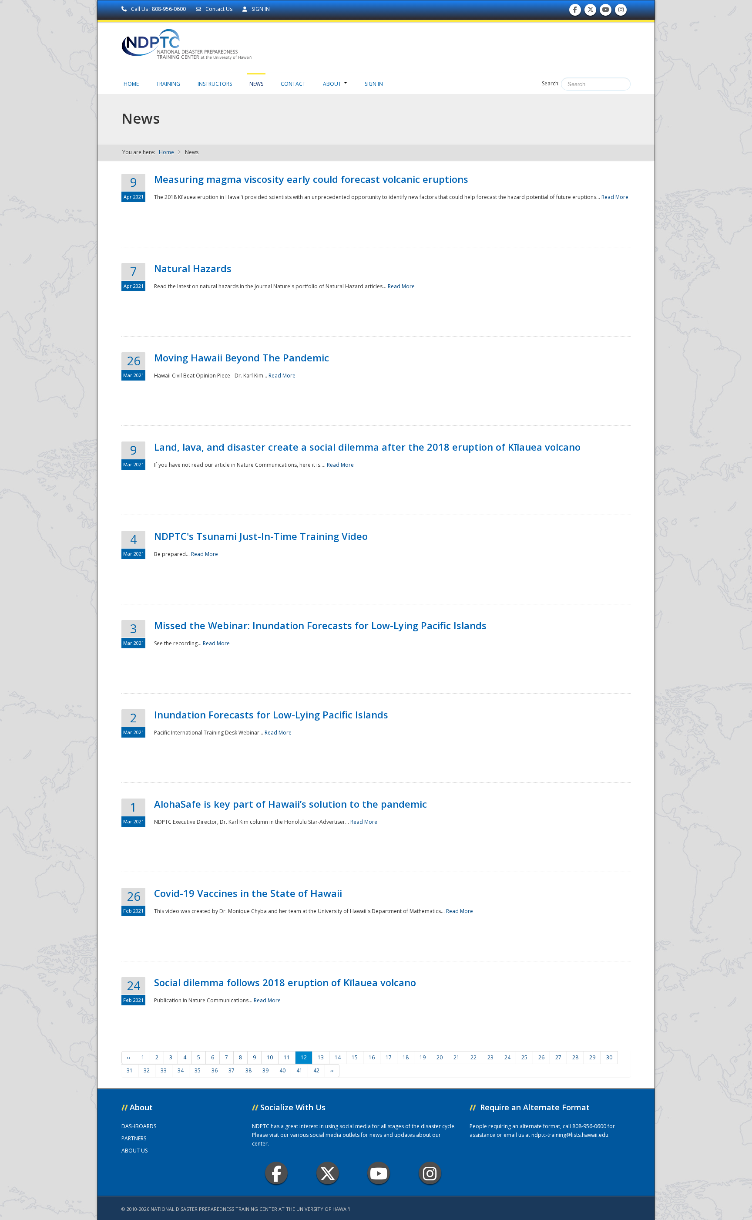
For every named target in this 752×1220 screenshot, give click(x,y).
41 (299, 1070)
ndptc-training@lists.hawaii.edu (569, 1135)
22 (473, 1057)
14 (338, 1057)
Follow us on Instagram (621, 11)
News (256, 84)
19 (423, 1057)
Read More (614, 197)
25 (524, 1057)
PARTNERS (133, 1138)
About (332, 84)
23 (490, 1057)
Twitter (327, 1173)
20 (439, 1057)
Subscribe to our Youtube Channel (606, 11)
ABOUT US (134, 1150)
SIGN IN (260, 9)
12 (304, 1057)
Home (131, 84)
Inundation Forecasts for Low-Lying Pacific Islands (271, 714)
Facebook (276, 1173)
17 (389, 1057)
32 (147, 1070)
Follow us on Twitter (590, 11)
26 (541, 1057)
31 (130, 1070)
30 (609, 1057)
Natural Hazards (193, 268)
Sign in (374, 84)
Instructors (215, 84)
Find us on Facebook (575, 11)
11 (287, 1057)
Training (168, 84)
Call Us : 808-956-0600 (158, 9)
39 (265, 1070)
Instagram (430, 1173)
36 (215, 1070)
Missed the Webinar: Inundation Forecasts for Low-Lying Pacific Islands (320, 625)
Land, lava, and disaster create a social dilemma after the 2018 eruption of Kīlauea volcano (367, 446)
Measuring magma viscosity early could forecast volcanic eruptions (311, 178)
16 (372, 1057)
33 (164, 1070)
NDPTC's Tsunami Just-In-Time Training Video (261, 536)
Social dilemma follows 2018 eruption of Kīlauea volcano (285, 982)
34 (181, 1070)
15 (355, 1057)
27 (558, 1057)
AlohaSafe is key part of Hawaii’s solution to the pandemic (290, 803)
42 (316, 1070)
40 (282, 1070)
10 (270, 1057)
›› (332, 1070)
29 (592, 1057)
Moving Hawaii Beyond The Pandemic (241, 357)
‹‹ (129, 1057)
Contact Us (219, 9)
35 (198, 1070)
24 (507, 1057)
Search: (551, 83)
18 (406, 1057)
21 (456, 1057)
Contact (293, 84)
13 (321, 1057)
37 (231, 1070)
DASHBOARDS (138, 1126)
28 (575, 1057)
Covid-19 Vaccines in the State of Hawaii (248, 893)
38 (248, 1070)
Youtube (378, 1173)
